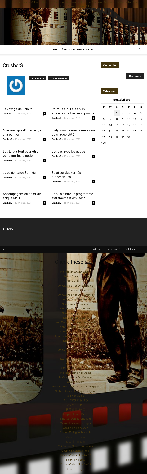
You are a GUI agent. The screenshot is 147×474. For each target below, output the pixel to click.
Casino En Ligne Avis (75, 427)
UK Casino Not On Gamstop (76, 368)
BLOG (55, 49)
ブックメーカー (75, 404)
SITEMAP (8, 228)
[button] (139, 49)
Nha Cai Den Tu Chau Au (75, 418)
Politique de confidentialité (106, 249)
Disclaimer (129, 249)
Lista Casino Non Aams (75, 280)
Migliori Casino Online (75, 276)
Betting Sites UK (75, 363)
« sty (103, 142)
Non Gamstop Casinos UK (75, 299)
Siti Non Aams (75, 395)
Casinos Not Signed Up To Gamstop (75, 336)
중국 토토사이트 (75, 409)
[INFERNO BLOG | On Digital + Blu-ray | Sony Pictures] (73, 26)
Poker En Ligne (75, 459)
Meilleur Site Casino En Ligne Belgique (75, 386)
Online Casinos (75, 354)
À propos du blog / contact (78, 49)
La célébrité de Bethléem (20, 173)
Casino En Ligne (76, 436)
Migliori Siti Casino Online (75, 271)
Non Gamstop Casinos (75, 303)
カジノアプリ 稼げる (75, 400)
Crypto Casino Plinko (75, 414)
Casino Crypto (75, 381)
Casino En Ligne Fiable (75, 450)
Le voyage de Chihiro (18, 109)
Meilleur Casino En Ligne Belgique (75, 391)
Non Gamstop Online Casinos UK (75, 322)
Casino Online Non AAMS (75, 455)
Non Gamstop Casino (76, 290)
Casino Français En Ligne (75, 423)
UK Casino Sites (75, 345)
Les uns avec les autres (68, 151)
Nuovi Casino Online (80, 5)
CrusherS (7, 113)
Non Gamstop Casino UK (75, 308)
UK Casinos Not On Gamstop (75, 285)
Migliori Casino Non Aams (75, 372)
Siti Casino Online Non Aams (75, 446)
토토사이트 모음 (75, 441)
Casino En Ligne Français (75, 432)
